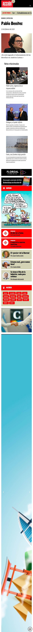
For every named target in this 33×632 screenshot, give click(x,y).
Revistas (6, 296)
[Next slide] (29, 492)
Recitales (13, 296)
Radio (19, 296)
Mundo (3, 18)
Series (24, 293)
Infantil (5, 303)
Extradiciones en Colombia (20, 13)
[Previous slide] (3, 492)
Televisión (12, 293)
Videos (5, 293)
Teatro (18, 293)
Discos (11, 303)
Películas (25, 296)
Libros (19, 299)
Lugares (13, 299)
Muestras (6, 299)
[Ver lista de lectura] (30, 629)
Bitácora (10, 18)
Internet (26, 299)
